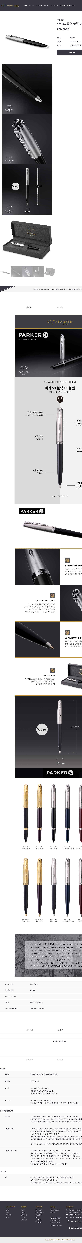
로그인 (7, 1210)
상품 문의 (60, 307)
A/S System (39, 1220)
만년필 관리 (39, 1210)
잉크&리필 (39, 5)
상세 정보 (29, 307)
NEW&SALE (71, 5)
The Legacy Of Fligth (56, 1225)
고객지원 (62, 5)
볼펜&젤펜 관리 (39, 1212)
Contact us (39, 1222)
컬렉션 (25, 5)
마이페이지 (9, 1215)
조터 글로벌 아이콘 (55, 1223)
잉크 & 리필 (24, 1215)
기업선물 (23, 1217)
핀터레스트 (80, 1221)
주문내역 (8, 1217)
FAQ (37, 1217)
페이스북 (68, 1221)
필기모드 (31, 5)
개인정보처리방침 (55, 1210)
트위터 (72, 1221)
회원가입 (8, 1212)
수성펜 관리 (39, 1215)
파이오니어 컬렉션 (55, 1220)
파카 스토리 (54, 5)
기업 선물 (47, 5)
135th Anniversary (55, 1218)
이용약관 (53, 1212)
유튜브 (76, 1221)
